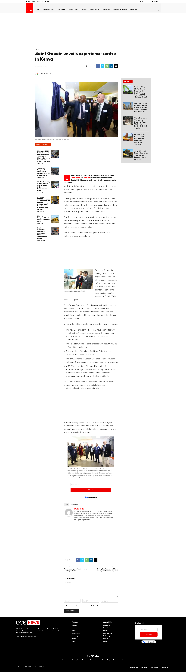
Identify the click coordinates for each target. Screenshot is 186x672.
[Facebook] (140, 1)
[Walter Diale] (69, 512)
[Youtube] (147, 1)
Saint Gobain (75, 178)
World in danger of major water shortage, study (75, 570)
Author (66, 504)
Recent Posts (74, 504)
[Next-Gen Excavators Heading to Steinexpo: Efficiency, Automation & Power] (55, 231)
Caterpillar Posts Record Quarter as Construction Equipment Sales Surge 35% (141, 155)
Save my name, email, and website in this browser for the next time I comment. (85, 605)
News (37, 49)
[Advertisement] (76, 33)
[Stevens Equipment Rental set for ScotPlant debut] (55, 219)
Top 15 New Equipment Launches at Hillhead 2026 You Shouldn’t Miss (43, 171)
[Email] (116, 66)
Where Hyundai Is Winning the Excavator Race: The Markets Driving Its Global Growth (140, 123)
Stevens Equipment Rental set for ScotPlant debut (43, 218)
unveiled (87, 178)
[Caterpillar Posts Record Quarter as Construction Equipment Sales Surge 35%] (128, 153)
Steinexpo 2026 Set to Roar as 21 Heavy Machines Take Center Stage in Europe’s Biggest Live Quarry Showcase (43, 156)
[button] (157, 9)
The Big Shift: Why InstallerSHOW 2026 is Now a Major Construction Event (43, 186)
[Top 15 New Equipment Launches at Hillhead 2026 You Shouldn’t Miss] (55, 171)
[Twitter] (145, 1)
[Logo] (29, 10)
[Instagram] (142, 1)
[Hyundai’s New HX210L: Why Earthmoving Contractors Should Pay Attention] (128, 137)
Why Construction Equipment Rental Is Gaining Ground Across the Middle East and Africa (140, 107)
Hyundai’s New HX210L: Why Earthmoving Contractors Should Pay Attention (139, 139)
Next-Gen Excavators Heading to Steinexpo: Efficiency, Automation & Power (42, 233)
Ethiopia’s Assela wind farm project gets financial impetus (107, 570)
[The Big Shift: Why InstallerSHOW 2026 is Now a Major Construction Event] (55, 184)
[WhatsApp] (107, 66)
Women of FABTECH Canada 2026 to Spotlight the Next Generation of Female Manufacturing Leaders (43, 203)
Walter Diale (40, 66)
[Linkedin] (111, 66)
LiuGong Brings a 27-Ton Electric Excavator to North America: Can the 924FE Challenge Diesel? (140, 92)
